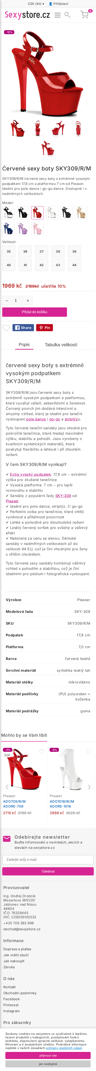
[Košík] (84, 15)
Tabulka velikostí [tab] (61, 344)
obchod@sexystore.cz (22, 929)
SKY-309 (63, 495)
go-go (54, 419)
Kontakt (9, 987)
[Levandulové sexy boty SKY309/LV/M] (23, 234)
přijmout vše (48, 1055)
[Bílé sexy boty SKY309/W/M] (52, 218)
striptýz (71, 419)
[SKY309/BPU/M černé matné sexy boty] (66, 218)
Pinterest (11, 1005)
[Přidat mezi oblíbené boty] (6, 328)
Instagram (11, 1011)
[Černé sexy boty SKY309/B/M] (23, 218)
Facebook (11, 999)
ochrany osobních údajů (64, 1048)
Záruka (9, 967)
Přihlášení (60, 4)
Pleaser (12, 501)
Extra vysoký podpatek (30, 474)
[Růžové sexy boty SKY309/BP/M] (37, 234)
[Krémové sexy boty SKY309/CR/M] (81, 218)
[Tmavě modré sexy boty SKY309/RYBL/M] (8, 234)
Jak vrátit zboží (16, 955)
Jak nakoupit (14, 961)
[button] (42, 752)
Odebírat (48, 871)
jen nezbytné (48, 1064)
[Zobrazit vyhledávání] (66, 15)
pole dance (36, 419)
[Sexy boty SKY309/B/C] (8, 218)
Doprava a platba (17, 949)
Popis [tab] (24, 344)
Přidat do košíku (34, 312)
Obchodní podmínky (20, 993)
